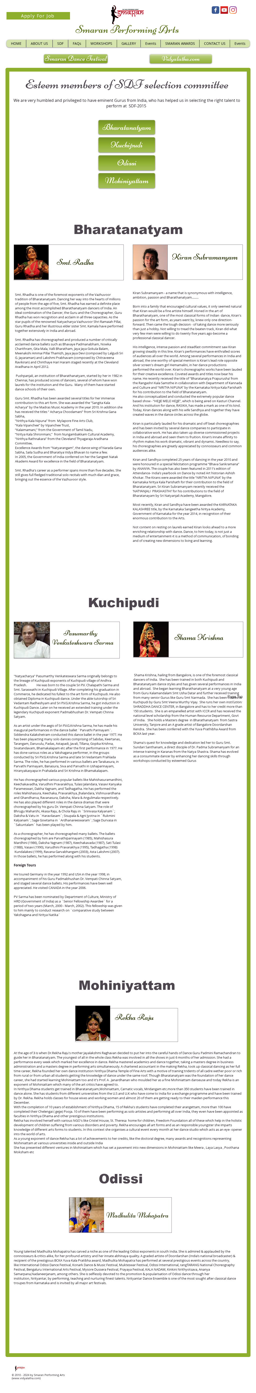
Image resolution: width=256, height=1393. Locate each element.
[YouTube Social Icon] (224, 10)
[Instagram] (233, 10)
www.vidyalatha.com (26, 1378)
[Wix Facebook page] (215, 10)
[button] (101, 43)
